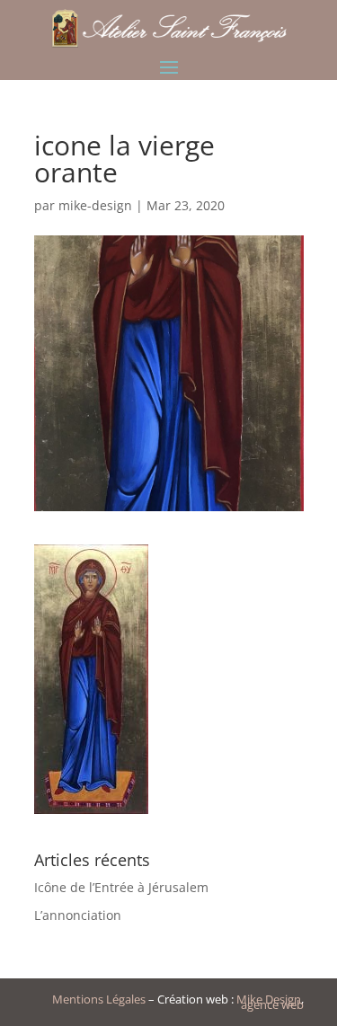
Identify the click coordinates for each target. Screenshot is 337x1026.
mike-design (95, 205)
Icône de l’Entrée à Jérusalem (121, 887)
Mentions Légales (99, 999)
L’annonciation (77, 915)
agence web (272, 1004)
